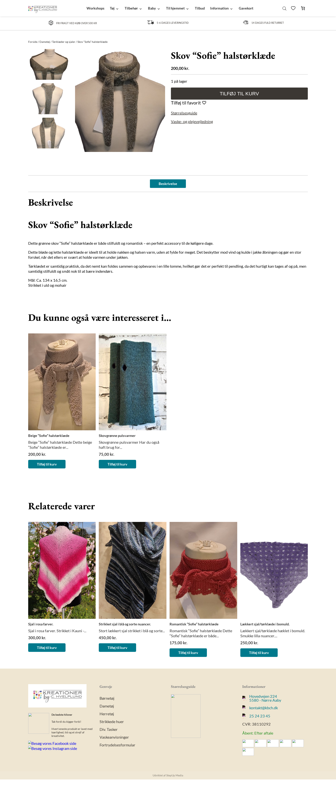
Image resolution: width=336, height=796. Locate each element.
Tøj (112, 8)
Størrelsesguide (184, 112)
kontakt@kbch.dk (263, 707)
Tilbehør (131, 8)
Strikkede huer (112, 721)
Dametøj (44, 41)
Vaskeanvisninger (114, 737)
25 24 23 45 (259, 716)
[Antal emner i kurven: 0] (303, 8)
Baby (152, 8)
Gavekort (246, 8)
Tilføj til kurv (239, 93)
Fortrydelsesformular (117, 745)
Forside (32, 41)
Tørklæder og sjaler (63, 41)
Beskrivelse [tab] (168, 183)
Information (219, 8)
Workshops (95, 8)
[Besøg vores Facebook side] (52, 743)
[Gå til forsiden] (42, 8)
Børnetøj (107, 698)
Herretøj (107, 713)
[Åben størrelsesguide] (186, 736)
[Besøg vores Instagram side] (52, 748)
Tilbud (200, 8)
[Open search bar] (284, 8)
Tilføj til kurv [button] (47, 464)
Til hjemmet (175, 8)
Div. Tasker (109, 729)
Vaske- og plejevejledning (192, 121)
